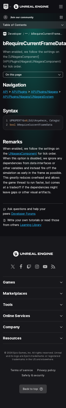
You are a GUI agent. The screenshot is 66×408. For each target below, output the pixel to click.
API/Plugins (19, 92)
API (5, 92)
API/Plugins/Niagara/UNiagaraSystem (28, 96)
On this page (14, 74)
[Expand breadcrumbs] (26, 33)
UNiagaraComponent (22, 153)
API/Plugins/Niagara (44, 92)
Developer (15, 33)
